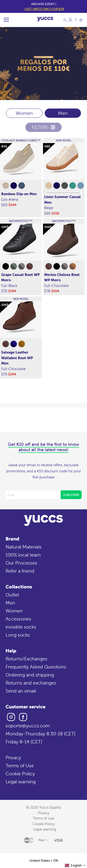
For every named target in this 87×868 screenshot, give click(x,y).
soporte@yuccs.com (28, 725)
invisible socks (21, 627)
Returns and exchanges (31, 683)
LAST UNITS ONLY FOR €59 (44, 9)
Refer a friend (20, 571)
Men (10, 603)
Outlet (12, 595)
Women (24, 113)
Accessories (18, 619)
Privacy (13, 757)
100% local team (23, 555)
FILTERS (40, 127)
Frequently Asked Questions (36, 667)
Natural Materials (24, 547)
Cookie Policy (20, 773)
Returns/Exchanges (26, 659)
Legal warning (21, 781)
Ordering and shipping (30, 675)
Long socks (18, 635)
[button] (75, 865)
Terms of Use (20, 765)
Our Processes (21, 563)
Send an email (21, 691)
